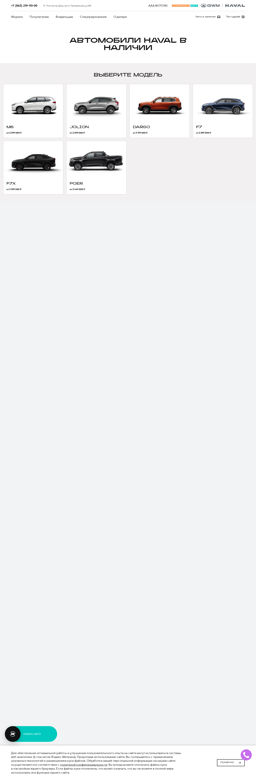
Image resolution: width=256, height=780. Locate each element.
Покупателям (39, 17)
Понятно (227, 762)
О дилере (120, 17)
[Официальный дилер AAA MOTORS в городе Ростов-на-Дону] (223, 5)
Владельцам (64, 17)
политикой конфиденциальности (83, 765)
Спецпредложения (93, 17)
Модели (17, 17)
